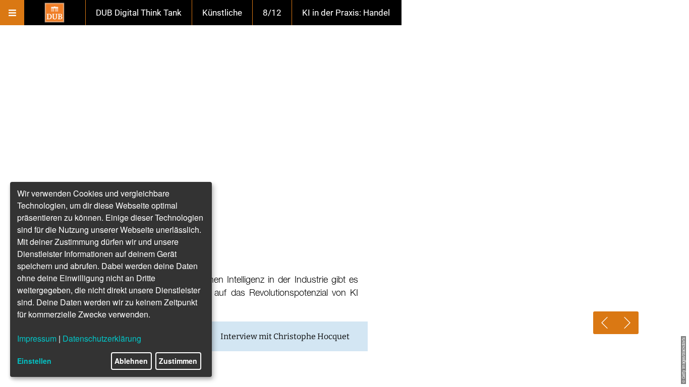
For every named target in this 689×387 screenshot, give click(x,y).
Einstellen (34, 361)
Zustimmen (178, 361)
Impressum (36, 338)
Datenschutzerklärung (102, 338)
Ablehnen (131, 361)
